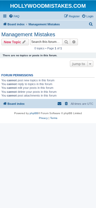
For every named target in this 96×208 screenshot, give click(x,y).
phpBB (34, 113)
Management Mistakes (28, 34)
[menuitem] (14, 16)
